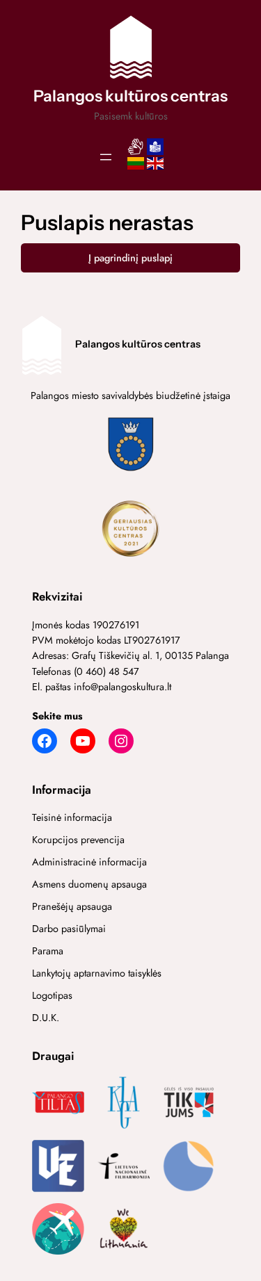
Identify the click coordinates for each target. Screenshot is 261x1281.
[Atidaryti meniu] (105, 157)
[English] (155, 167)
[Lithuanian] (135, 167)
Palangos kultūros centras (130, 96)
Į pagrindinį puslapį (130, 258)
